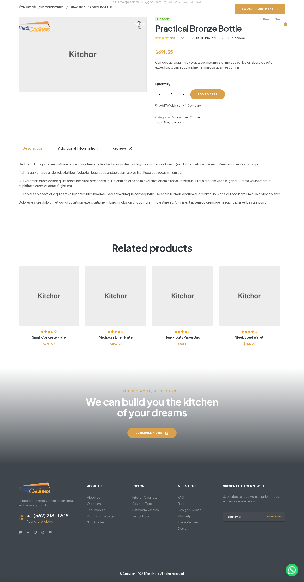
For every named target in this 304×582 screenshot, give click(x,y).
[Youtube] (41, 6)
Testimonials (96, 510)
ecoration (180, 122)
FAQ (181, 497)
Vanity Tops (140, 516)
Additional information (78, 148)
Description (32, 148)
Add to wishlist (169, 105)
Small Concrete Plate (49, 337)
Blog (181, 503)
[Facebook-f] (20, 6)
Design (167, 122)
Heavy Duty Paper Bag (182, 337)
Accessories (180, 117)
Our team (94, 503)
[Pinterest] (34, 6)
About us (93, 497)
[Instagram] (35, 532)
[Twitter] (27, 6)
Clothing (196, 117)
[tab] (34, 148)
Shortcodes (96, 522)
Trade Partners (188, 522)
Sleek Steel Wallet (249, 337)
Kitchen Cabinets (144, 497)
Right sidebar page (101, 516)
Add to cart (208, 94)
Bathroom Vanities (145, 510)
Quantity (162, 84)
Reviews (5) (122, 148)
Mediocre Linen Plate (116, 337)
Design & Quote (189, 510)
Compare (194, 105)
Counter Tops (142, 503)
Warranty (184, 516)
